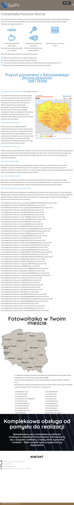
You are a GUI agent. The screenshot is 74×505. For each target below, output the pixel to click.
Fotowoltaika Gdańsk (21, 394)
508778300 (7, 464)
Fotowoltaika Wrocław (51, 391)
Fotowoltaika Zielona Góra (22, 410)
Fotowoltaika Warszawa (22, 405)
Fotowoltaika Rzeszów (30, 91)
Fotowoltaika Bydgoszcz (22, 403)
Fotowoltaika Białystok (21, 408)
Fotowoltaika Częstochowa (53, 413)
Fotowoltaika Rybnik (51, 408)
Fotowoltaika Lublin (50, 398)
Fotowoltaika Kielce (51, 396)
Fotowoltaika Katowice (52, 401)
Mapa (18, 503)
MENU (67, 3)
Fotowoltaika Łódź (20, 413)
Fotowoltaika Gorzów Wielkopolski (25, 398)
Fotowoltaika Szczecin (21, 391)
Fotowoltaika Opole (50, 394)
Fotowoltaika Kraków (51, 403)
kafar (32, 384)
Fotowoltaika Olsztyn (21, 396)
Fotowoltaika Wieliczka (52, 410)
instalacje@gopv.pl (9, 466)
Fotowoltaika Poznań (21, 401)
